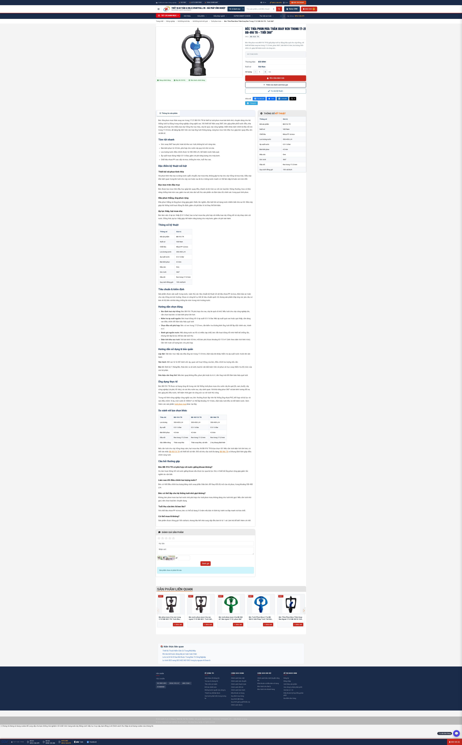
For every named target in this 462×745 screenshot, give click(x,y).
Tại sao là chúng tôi (211, 681)
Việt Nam (261, 67)
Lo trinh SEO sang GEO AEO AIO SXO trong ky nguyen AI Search (186, 660)
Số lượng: (248, 72)
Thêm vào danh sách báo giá (277, 85)
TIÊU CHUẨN (160, 673)
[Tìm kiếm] (279, 9)
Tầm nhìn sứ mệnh (211, 684)
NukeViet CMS (206, 719)
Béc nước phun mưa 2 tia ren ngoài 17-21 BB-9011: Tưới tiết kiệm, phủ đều (200, 619)
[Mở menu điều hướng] (158, 9)
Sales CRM (293, 9)
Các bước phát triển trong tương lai (215, 697)
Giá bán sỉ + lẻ (288, 690)
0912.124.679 (276, 2)
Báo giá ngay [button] (298, 2)
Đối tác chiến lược (211, 687)
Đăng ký (286, 678)
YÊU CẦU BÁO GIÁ (277, 78)
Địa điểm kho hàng (290, 698)
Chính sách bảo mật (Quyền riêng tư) (268, 679)
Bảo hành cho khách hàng (266, 689)
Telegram (253, 103)
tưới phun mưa (180, 404)
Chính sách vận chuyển (238, 681)
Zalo (286, 2)
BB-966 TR (224, 452)
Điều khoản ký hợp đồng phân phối (293, 694)
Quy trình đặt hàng (237, 699)
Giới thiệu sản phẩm (290, 684)
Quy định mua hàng (237, 696)
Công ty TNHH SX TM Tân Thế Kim (182, 719)
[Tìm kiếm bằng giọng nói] (274, 9)
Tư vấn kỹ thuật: (277, 91)
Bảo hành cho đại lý (264, 686)
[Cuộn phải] (284, 16)
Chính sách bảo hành (238, 690)
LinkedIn (284, 99)
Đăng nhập (287, 681)
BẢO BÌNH (262, 62)
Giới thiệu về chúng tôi (212, 678)
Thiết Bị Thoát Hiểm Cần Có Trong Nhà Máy (179, 651)
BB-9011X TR (174, 452)
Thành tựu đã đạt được (212, 693)
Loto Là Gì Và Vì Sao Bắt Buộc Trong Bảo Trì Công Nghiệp (184, 657)
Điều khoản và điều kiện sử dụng (268, 683)
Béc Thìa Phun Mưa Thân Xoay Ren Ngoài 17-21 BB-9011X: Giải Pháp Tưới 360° (290, 619)
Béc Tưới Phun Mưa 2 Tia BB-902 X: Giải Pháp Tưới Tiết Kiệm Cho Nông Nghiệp (261, 619)
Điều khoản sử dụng (237, 693)
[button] (304, 610)
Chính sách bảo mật (237, 678)
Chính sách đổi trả (237, 687)
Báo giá (179, 624)
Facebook (260, 99)
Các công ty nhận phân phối (293, 687)
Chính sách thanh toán (238, 684)
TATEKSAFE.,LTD (225, 719)
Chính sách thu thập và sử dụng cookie (127, 726)
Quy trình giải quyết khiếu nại (240, 702)
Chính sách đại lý (236, 705)
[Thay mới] (176, 558)
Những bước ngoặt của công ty (215, 690)
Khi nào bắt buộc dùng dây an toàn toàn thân (180, 654)
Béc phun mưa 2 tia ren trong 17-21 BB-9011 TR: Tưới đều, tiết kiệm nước (170, 619)
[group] (199, 52)
